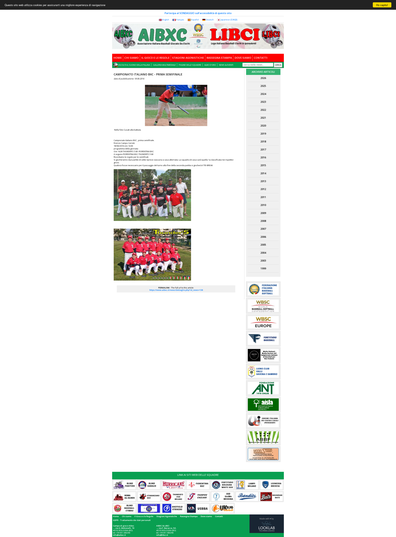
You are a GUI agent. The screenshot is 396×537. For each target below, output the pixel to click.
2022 (263, 110)
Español (195, 19)
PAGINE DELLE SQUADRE (190, 64)
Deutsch (210, 19)
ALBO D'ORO (210, 64)
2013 (263, 181)
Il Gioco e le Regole (143, 516)
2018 (263, 141)
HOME (117, 57)
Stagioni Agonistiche (166, 516)
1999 (263, 268)
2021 (263, 117)
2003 (263, 260)
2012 (263, 189)
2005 (263, 244)
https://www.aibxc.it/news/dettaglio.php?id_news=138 (176, 290)
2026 (263, 78)
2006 (263, 237)
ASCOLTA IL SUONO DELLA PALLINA (134, 64)
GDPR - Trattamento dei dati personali (132, 520)
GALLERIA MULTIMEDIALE (164, 64)
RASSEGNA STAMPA (219, 57)
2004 (263, 252)
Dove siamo (206, 516)
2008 (263, 221)
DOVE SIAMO (243, 57)
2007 (263, 228)
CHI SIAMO (131, 57)
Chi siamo (126, 516)
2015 (263, 165)
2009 (263, 213)
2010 (263, 205)
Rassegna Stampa (189, 516)
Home (116, 516)
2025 (263, 86)
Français (180, 19)
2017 (263, 149)
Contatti (219, 516)
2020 (263, 125)
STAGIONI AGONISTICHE (188, 57)
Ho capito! (382, 5)
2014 (263, 173)
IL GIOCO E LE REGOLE (155, 57)
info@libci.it (162, 535)
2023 (263, 102)
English (165, 19)
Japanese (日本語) (229, 19)
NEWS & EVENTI (226, 64)
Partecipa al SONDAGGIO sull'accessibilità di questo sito (198, 13)
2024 (263, 94)
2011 (263, 197)
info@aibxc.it (119, 535)
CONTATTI (260, 57)
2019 (263, 133)
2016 (263, 157)
